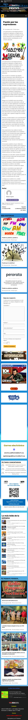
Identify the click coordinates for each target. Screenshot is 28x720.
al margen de (7, 203)
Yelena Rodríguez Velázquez (17, 573)
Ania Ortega (14, 533)
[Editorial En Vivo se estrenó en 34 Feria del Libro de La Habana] (4, 562)
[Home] (2, 16)
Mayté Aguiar (16, 29)
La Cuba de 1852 (6, 207)
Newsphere (10, 718)
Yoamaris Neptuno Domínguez (19, 656)
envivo (14, 8)
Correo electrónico (8, 328)
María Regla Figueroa (15, 539)
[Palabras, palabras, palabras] (14, 227)
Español (12, 203)
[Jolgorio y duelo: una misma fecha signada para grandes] (14, 668)
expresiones (17, 203)
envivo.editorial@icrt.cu (14, 453)
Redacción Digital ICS (16, 523)
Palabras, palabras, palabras (10, 237)
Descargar (14, 388)
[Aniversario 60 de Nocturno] (14, 590)
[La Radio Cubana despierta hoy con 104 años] (14, 615)
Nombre (5, 322)
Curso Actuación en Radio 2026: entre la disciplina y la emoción (13, 653)
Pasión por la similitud (8, 263)
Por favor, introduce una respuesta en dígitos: (12, 339)
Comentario (6, 305)
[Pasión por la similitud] (14, 252)
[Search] (26, 16)
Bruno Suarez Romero (16, 567)
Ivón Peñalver (15, 683)
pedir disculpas (10, 204)
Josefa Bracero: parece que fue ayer (15, 532)
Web (4, 333)
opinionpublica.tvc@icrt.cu (14, 456)
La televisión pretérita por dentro (20, 208)
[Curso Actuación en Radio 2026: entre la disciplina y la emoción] (14, 642)
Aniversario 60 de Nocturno (13, 566)
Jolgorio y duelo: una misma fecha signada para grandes (11, 680)
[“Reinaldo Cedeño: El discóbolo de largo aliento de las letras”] (4, 544)
